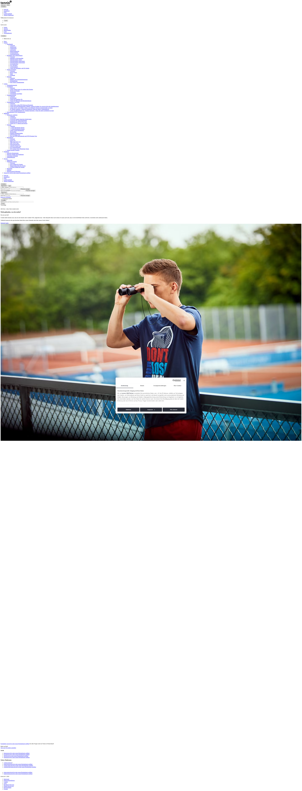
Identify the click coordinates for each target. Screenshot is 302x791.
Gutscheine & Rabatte (12, 156)
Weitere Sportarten (11, 69)
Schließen (3, 6)
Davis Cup (12, 140)
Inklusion (9, 76)
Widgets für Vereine (12, 161)
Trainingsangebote (11, 95)
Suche (5, 20)
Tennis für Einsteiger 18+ (16, 99)
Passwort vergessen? (6, 197)
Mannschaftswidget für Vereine (18, 165)
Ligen (5, 31)
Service (5, 158)
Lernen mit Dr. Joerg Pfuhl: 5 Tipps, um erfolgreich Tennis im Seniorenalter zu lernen (31, 107)
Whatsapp (17, 757)
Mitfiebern (6, 113)
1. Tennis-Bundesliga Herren (17, 127)
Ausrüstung (13, 92)
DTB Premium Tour (15, 134)
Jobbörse (9, 170)
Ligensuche (13, 50)
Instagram (16, 753)
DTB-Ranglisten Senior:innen (17, 62)
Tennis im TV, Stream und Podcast (18, 123)
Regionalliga (13, 132)
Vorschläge (3, 205)
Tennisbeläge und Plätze (16, 93)
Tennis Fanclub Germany (13, 150)
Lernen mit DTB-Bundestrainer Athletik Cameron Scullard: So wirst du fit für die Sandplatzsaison (34, 106)
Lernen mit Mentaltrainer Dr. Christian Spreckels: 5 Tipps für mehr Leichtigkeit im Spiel (32, 110)
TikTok (16, 756)
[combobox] (11, 202)
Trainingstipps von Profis (13, 102)
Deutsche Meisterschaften (16, 133)
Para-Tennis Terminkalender (17, 82)
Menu (8, 5)
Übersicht (12, 45)
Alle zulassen (173, 409)
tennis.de (6, 9)
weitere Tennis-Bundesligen (17, 130)
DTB (5, 12)
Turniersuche (13, 48)
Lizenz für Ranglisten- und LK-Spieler (19, 68)
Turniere (6, 29)
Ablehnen (128, 409)
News (5, 41)
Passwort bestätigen (5, 190)
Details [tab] (142, 385)
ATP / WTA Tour (14, 143)
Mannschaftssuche (14, 51)
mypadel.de (7, 11)
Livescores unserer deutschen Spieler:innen (20, 119)
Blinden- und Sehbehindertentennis (19, 79)
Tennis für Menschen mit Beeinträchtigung (20, 100)
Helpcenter (9, 160)
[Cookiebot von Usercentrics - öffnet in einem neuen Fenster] (174, 380)
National (9, 124)
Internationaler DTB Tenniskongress (16, 112)
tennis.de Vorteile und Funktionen (15, 154)
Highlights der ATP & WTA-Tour (18, 122)
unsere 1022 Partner (128, 393)
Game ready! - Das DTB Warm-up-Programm (21, 105)
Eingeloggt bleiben (7, 198)
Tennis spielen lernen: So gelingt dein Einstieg (21, 89)
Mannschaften (7, 30)
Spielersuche (13, 47)
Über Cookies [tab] (177, 385)
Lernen (5, 83)
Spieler (5, 27)
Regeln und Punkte (15, 91)
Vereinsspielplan (14, 52)
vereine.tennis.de (18, 765)
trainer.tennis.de (18, 764)
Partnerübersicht (11, 157)
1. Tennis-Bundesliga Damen (17, 129)
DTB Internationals (15, 144)
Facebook (16, 754)
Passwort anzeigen (25, 189)
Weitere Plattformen (9, 15)
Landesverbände (8, 13)
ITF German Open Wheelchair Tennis (19, 149)
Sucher (2, 203)
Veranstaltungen (8, 33)
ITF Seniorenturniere (15, 147)
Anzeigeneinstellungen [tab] (159, 385)
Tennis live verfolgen (12, 115)
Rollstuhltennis (13, 81)
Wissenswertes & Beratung (13, 171)
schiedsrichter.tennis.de (20, 767)
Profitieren (6, 151)
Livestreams (13, 117)
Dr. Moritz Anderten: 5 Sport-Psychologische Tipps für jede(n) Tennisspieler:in (29, 109)
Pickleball (12, 75)
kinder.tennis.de (18, 773)
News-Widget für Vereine (16, 164)
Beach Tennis (13, 72)
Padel (11, 74)
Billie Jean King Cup (15, 141)
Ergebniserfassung (14, 54)
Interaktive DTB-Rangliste (16, 58)
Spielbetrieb (10, 44)
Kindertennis (13, 98)
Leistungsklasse (14, 66)
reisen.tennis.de (18, 772)
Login (9, 185)
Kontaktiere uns (15, 743)
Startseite (3, 223)
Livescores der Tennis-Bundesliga (18, 120)
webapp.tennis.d (8, 762)
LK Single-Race (14, 64)
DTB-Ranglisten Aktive (16, 59)
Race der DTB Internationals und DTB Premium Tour (23, 136)
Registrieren (4, 185)
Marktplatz (9, 168)
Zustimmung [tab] (124, 385)
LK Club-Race (13, 65)
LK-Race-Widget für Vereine (17, 167)
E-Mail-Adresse (4, 187)
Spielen (5, 42)
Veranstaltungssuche (12, 85)
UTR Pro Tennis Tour (15, 146)
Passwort (3, 189)
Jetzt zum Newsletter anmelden (8, 747)
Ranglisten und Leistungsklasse (14, 55)
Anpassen (150, 409)
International (10, 137)
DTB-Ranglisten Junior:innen (17, 61)
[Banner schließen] (184, 380)
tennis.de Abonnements (12, 153)
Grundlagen (10, 86)
